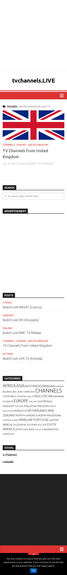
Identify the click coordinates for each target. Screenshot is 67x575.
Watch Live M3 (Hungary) (21, 320)
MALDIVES (43, 406)
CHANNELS (9, 144)
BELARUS (7, 391)
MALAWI (7, 328)
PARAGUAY (26, 419)
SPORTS (19, 429)
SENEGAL (8, 424)
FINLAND (33, 401)
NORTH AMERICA (27, 415)
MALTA (53, 406)
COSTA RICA (9, 396)
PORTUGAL (41, 419)
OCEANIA (7, 420)
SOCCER (42, 425)
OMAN (15, 420)
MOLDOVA (8, 411)
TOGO (38, 429)
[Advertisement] (33, 35)
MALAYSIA (30, 405)
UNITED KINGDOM (38, 144)
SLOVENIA (32, 424)
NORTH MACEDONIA (49, 415)
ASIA (20, 385)
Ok (33, 571)
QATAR (54, 419)
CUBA (28, 396)
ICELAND (19, 406)
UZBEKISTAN (8, 434)
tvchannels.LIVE (33, 80)
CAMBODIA (29, 392)
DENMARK (58, 396)
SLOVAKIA (19, 424)
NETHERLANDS (37, 410)
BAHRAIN (59, 386)
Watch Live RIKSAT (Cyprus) (22, 307)
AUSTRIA (31, 386)
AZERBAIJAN (46, 386)
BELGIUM (18, 391)
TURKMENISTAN (50, 429)
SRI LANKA (29, 429)
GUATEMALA (45, 401)
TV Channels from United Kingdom (27, 345)
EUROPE (21, 144)
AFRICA (9, 385)
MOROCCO (20, 410)
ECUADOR (8, 401)
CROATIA (21, 396)
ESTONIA (8, 354)
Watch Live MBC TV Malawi (22, 332)
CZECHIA (47, 396)
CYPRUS (7, 302)
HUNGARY (8, 315)
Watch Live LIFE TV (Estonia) (23, 358)
